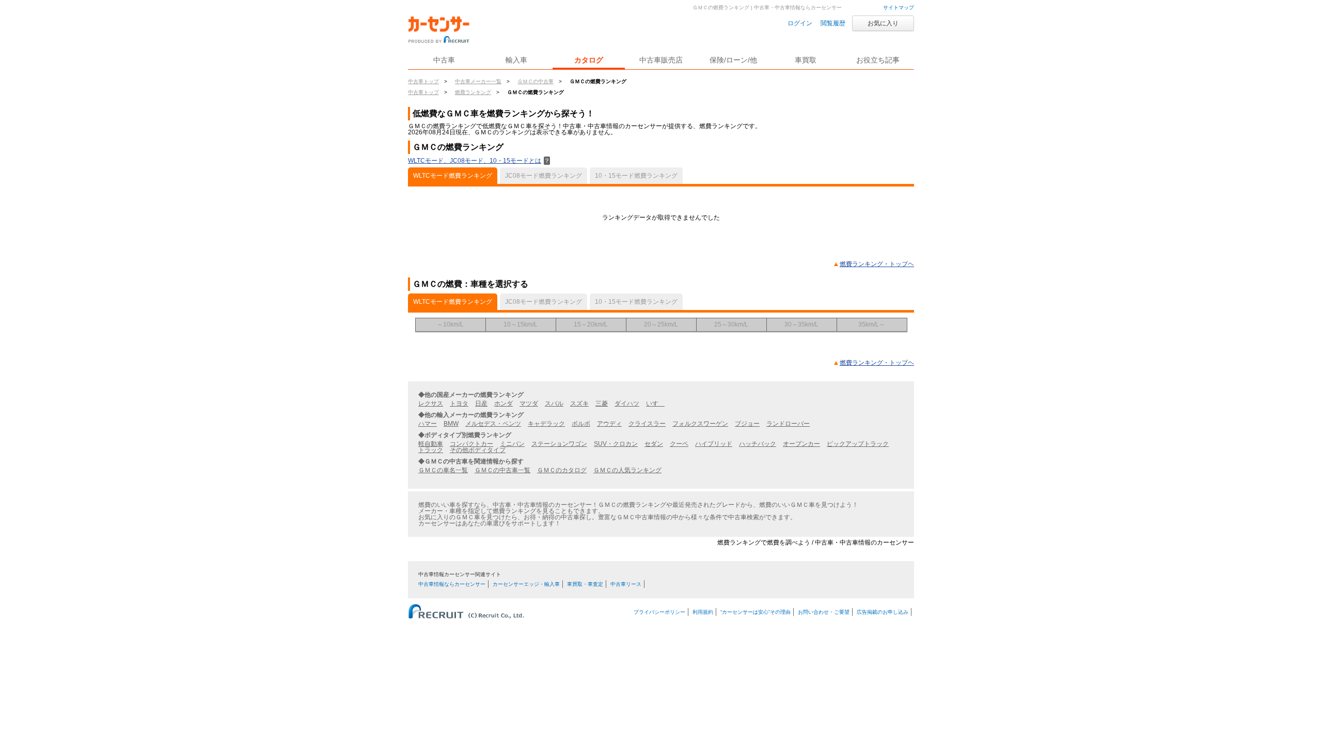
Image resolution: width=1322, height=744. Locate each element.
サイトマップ (898, 7)
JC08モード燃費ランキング (543, 175)
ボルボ (581, 424)
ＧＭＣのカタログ (562, 470)
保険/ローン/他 (733, 60)
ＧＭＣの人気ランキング (627, 470)
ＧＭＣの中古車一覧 (502, 470)
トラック (430, 450)
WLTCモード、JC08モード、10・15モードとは (479, 160)
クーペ (679, 444)
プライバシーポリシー (659, 612)
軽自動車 (430, 444)
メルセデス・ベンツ (493, 424)
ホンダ (503, 403)
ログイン (800, 23)
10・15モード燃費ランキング (636, 175)
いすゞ (655, 403)
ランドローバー (788, 424)
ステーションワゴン (559, 444)
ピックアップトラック (858, 444)
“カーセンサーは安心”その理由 (755, 612)
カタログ (588, 60)
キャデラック (546, 424)
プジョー (747, 424)
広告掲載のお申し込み (882, 612)
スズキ (579, 403)
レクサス (430, 403)
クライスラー (647, 424)
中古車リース (625, 584)
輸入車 (516, 60)
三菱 (601, 403)
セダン (653, 444)
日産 (481, 403)
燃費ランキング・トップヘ (877, 264)
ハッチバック (757, 444)
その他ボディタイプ (478, 450)
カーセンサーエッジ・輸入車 (526, 584)
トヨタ (459, 403)
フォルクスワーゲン (700, 424)
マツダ (529, 403)
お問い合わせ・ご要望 (823, 612)
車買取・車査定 (585, 584)
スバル (554, 403)
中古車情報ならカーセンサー (451, 584)
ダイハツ (627, 403)
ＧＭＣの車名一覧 (443, 470)
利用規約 (703, 612)
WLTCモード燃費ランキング (452, 175)
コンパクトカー (471, 444)
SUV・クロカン (616, 444)
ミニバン (512, 444)
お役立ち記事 (878, 60)
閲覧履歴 (833, 23)
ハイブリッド (713, 444)
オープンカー (801, 444)
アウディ (609, 424)
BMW (451, 424)
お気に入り (883, 23)
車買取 (805, 60)
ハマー (427, 424)
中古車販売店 (661, 60)
